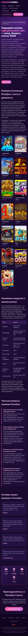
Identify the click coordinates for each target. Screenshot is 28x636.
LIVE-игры (4, 8)
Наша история (5, 10)
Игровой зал (11, 5)
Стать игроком (18, 14)
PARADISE (9, 2)
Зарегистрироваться (14, 609)
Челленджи (14, 10)
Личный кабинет (7, 14)
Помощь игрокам (13, 8)
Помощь (24, 617)
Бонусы (18, 5)
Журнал (4, 5)
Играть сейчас (6, 82)
